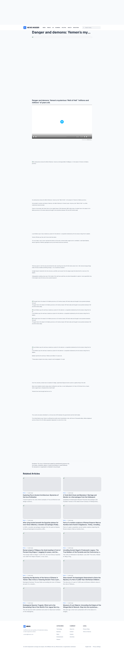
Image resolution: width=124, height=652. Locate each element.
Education (76, 27)
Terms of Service (87, 631)
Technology (59, 629)
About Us (72, 629)
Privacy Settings (97, 646)
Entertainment (60, 636)
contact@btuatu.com (28, 634)
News (44, 27)
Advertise (72, 636)
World (49, 27)
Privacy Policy (86, 629)
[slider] (55, 136)
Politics (64, 27)
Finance (58, 639)
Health (70, 27)
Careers (71, 634)
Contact (71, 631)
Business (57, 27)
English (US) (88, 646)
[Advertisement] (62, 12)
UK (53, 27)
